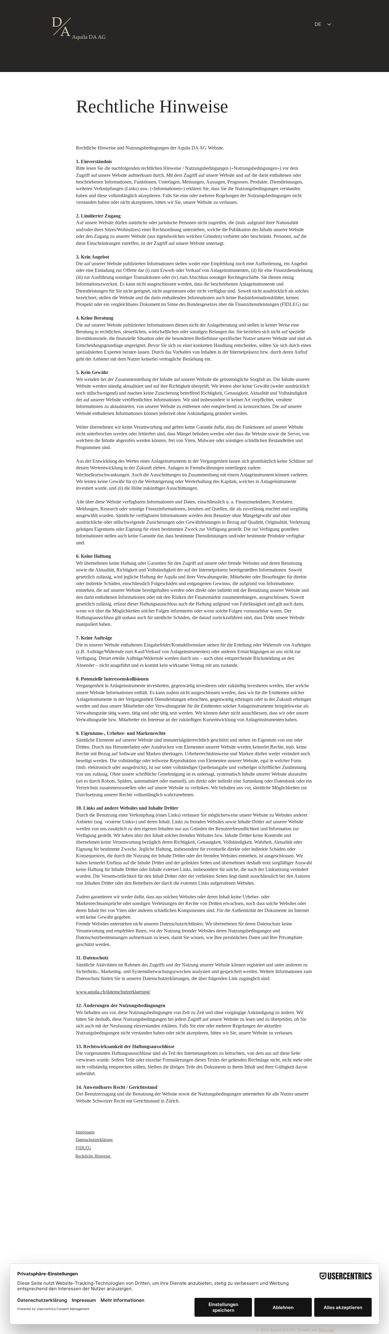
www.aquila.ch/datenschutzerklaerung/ (113, 991)
